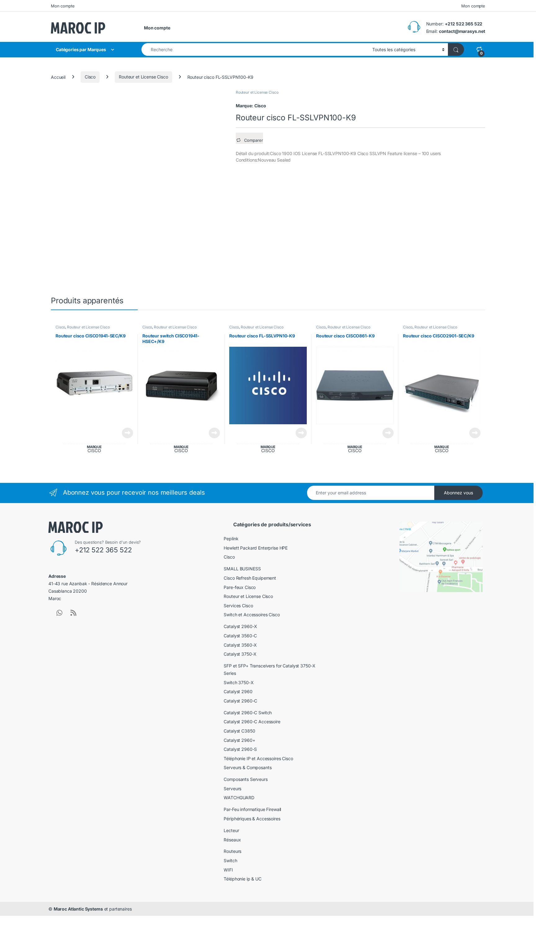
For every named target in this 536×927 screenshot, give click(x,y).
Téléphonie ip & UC (242, 878)
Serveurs (232, 788)
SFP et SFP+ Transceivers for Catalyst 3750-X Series (269, 669)
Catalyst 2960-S (240, 749)
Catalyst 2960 (238, 691)
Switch (230, 860)
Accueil (58, 76)
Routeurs (232, 851)
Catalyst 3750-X (240, 654)
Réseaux (232, 839)
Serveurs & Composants (247, 767)
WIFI (228, 869)
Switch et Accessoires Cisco (251, 614)
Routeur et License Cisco (143, 76)
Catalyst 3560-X (240, 645)
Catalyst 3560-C (240, 635)
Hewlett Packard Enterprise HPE (256, 547)
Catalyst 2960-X (240, 626)
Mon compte (63, 5)
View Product (125, 433)
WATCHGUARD (239, 797)
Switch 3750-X (238, 682)
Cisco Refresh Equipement (250, 578)
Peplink (231, 538)
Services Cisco (238, 605)
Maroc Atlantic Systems (78, 908)
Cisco (90, 76)
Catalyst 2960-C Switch (248, 712)
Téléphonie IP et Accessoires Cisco (258, 758)
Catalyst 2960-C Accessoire (252, 721)
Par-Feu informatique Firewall (252, 809)
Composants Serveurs (245, 779)
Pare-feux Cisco (240, 587)
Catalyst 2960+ (239, 740)
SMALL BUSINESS (242, 568)
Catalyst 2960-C (240, 700)
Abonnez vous (458, 492)
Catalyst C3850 (239, 730)
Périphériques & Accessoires (252, 818)
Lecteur (231, 830)
